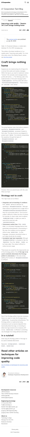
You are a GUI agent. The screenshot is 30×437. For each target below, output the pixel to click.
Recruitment (4, 423)
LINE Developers (5, 391)
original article (13, 39)
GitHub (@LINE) (5, 395)
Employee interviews (6, 421)
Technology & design (6, 417)
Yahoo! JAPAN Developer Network (9, 393)
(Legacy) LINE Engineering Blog (9, 410)
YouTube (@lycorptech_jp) (8, 408)
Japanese (10, 20)
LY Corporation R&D (6, 402)
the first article (8, 57)
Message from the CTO (7, 419)
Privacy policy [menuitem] (15, 429)
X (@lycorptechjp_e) (6, 404)
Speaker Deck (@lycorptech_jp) (9, 406)
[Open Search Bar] (25, 1)
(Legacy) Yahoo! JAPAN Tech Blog (9, 412)
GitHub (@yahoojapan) (7, 397)
